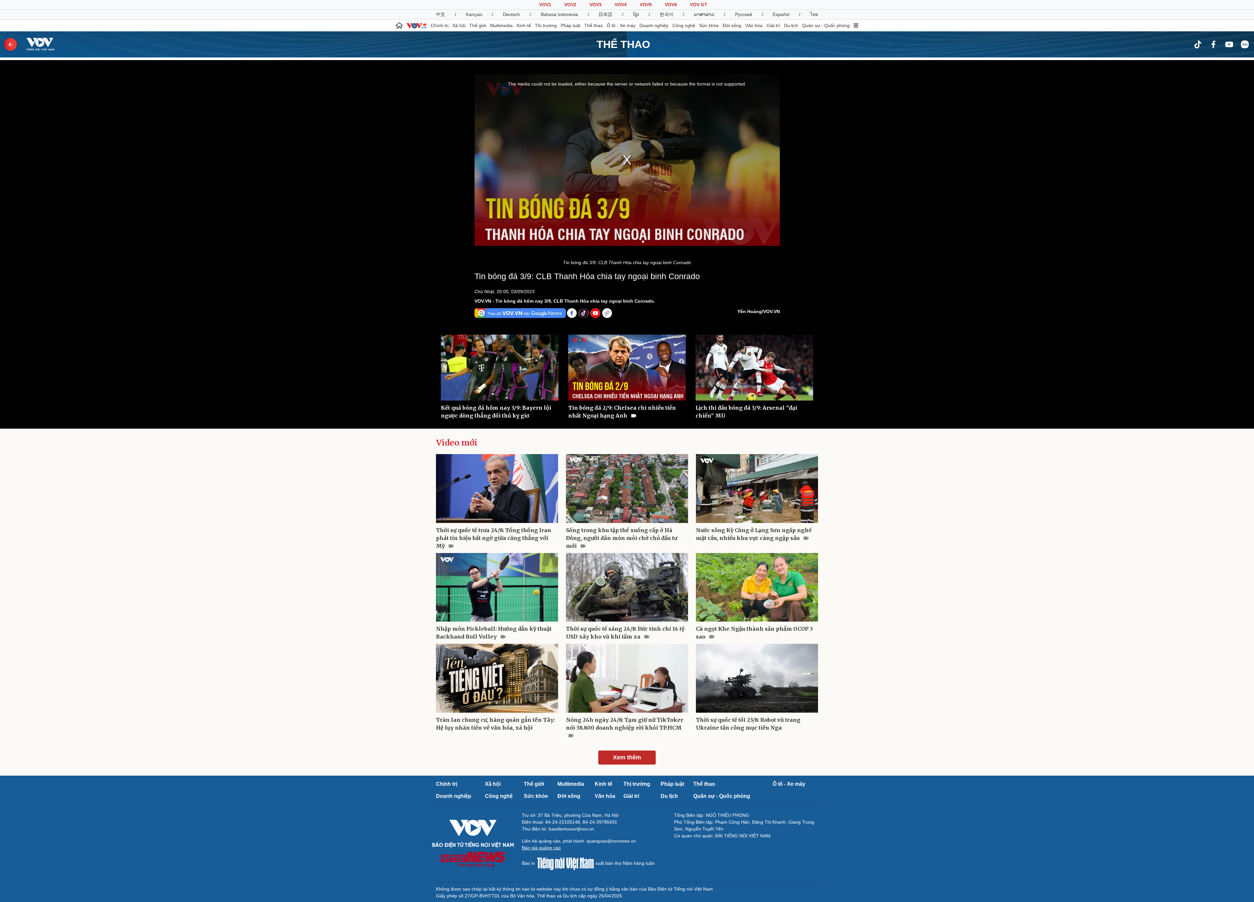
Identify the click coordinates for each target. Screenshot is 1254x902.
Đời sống (732, 25)
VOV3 (595, 4)
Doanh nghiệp (653, 25)
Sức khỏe (709, 25)
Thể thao (593, 25)
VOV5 (646, 4)
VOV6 (671, 4)
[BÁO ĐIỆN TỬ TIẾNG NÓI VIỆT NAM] (36, 44)
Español (781, 14)
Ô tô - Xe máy (621, 25)
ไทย (814, 14)
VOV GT (698, 4)
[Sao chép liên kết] (607, 313)
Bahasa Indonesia (559, 14)
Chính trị (439, 25)
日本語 (605, 14)
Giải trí (773, 25)
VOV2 (570, 4)
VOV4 (621, 4)
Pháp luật (570, 25)
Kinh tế (524, 25)
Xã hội (458, 25)
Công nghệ (683, 25)
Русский (743, 14)
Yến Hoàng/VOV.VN (758, 311)
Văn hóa (754, 25)
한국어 (666, 14)
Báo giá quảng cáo (541, 847)
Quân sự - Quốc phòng (826, 25)
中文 (440, 14)
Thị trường (546, 25)
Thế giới (477, 25)
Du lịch (791, 25)
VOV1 (545, 4)
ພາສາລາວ (704, 14)
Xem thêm (627, 757)
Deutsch (511, 14)
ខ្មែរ (636, 14)
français (474, 14)
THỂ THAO (623, 44)
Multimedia (501, 25)
